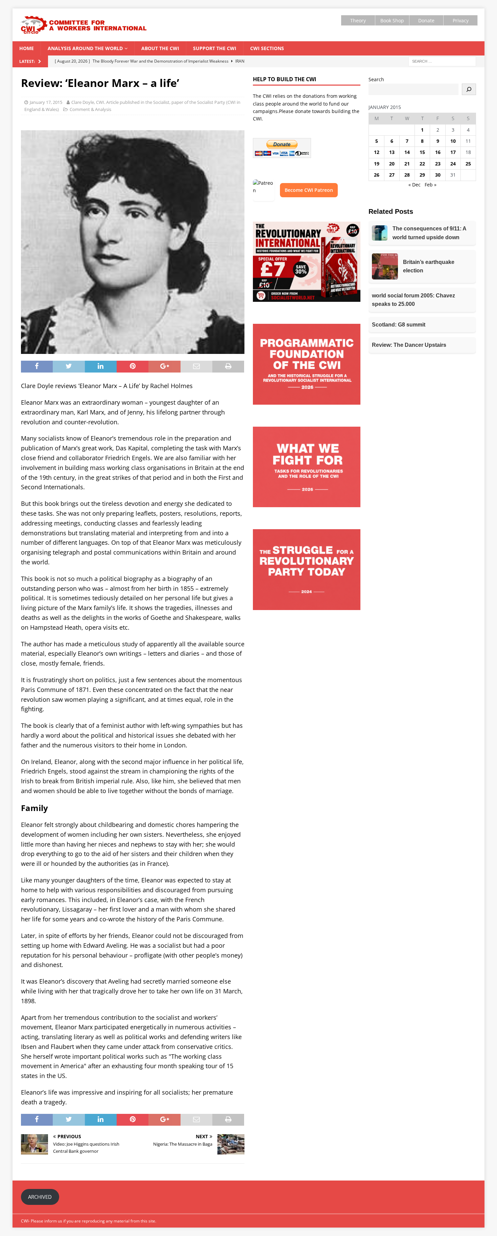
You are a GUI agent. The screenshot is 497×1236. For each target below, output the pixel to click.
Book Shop (392, 20)
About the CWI (160, 48)
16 (438, 152)
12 (376, 152)
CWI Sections (267, 48)
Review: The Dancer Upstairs (409, 345)
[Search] (469, 89)
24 (453, 163)
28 (407, 175)
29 (422, 175)
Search (376, 79)
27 (392, 175)
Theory (358, 20)
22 (422, 163)
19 (376, 163)
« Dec (414, 184)
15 (422, 152)
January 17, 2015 (46, 102)
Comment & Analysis (90, 109)
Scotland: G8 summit (398, 325)
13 (392, 152)
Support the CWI (214, 48)
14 (407, 152)
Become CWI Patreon (309, 190)
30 (438, 175)
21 (407, 163)
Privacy (461, 20)
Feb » (430, 184)
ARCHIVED (40, 1196)
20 (392, 163)
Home (26, 48)
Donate (426, 20)
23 (438, 163)
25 (468, 163)
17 (453, 152)
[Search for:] (442, 61)
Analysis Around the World (85, 48)
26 (376, 175)
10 (453, 141)
